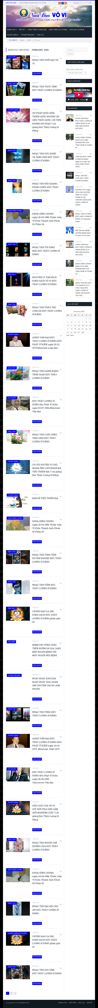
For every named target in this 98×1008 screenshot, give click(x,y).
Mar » (72, 335)
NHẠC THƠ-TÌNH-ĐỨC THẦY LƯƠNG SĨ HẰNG (44, 714)
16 (90, 325)
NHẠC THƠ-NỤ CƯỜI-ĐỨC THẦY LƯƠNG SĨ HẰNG (82, 178)
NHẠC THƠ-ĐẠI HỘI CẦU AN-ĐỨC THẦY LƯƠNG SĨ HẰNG (45, 910)
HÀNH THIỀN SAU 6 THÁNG (58, 30)
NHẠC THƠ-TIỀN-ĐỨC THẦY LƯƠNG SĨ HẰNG (44, 586)
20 (79, 329)
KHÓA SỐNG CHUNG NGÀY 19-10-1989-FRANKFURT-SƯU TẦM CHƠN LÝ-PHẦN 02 (83, 269)
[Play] (69, 99)
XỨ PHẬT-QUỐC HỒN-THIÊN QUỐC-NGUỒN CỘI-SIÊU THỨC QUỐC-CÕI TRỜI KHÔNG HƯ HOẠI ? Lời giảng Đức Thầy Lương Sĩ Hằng (46, 122)
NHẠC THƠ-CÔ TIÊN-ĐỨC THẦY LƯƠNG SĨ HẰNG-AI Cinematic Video (83, 217)
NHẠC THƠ (11, 57)
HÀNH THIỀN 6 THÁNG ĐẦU (37, 30)
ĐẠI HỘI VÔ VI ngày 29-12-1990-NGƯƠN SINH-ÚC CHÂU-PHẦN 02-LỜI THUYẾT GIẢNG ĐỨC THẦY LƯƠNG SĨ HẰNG (83, 197)
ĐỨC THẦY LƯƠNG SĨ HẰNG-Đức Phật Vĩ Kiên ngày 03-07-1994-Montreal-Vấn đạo (46, 406)
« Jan (67, 335)
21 (83, 329)
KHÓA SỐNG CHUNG (15, 211)
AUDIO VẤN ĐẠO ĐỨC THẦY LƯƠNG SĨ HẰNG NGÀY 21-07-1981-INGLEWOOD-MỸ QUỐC (83, 249)
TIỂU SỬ (21, 30)
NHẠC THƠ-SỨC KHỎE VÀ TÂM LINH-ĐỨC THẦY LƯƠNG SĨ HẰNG (45, 157)
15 (86, 325)
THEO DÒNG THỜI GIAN (74, 69)
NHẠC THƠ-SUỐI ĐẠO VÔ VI (45, 61)
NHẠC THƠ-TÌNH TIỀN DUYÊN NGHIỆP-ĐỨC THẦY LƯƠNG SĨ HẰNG (47, 558)
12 (75, 325)
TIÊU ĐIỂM (11, 642)
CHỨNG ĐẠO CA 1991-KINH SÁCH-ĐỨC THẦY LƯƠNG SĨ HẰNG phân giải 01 (46, 941)
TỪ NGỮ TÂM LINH (27, 35)
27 (79, 332)
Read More (37, 73)
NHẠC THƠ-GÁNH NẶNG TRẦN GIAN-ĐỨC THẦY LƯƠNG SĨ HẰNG (45, 374)
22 (86, 329)
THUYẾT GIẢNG (12, 35)
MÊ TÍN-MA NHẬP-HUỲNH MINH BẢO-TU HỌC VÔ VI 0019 (83, 233)
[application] (79, 94)
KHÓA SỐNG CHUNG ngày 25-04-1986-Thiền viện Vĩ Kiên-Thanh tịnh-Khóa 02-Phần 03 (47, 526)
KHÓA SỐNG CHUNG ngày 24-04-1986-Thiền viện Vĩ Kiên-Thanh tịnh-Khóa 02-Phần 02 (47, 878)
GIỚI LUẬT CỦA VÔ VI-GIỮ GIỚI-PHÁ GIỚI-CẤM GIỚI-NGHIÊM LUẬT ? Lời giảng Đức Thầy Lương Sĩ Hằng (45, 812)
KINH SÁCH (11, 274)
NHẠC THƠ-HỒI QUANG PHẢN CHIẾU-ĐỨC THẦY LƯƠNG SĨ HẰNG (45, 187)
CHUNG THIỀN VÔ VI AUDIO (17, 933)
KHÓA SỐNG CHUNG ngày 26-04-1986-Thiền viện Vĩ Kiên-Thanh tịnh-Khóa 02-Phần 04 (47, 219)
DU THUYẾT (12, 398)
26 (75, 332)
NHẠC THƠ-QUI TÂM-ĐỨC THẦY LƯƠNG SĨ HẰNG (47, 971)
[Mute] (87, 99)
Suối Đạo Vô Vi (24, 1003)
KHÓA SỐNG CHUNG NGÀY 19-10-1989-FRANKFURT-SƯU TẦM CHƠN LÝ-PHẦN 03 (83, 142)
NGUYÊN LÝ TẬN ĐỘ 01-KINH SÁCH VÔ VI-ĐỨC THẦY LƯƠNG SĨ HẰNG (44, 281)
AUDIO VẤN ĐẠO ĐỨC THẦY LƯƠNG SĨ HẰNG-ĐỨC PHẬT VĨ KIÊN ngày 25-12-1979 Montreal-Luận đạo (47, 342)
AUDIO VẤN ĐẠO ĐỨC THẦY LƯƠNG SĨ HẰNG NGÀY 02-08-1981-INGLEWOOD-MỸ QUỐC (83, 123)
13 (79, 325)
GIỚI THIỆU (72, 1003)
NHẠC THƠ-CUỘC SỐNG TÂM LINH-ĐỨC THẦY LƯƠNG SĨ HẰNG (44, 438)
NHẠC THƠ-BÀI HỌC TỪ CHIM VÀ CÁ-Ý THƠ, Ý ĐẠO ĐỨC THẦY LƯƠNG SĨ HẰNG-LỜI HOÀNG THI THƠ (83, 289)
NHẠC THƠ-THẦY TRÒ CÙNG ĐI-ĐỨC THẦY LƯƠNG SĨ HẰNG (47, 311)
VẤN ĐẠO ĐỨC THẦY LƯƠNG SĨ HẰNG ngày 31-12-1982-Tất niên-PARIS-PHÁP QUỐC (33, 3)
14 (83, 325)
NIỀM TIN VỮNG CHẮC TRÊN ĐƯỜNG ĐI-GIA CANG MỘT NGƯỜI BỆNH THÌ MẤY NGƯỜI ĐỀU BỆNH (46, 650)
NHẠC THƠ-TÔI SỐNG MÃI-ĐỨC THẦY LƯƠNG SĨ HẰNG (46, 251)
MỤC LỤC (40, 35)
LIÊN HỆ (89, 1003)
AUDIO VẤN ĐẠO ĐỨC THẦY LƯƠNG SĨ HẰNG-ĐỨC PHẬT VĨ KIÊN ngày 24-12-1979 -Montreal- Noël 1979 (47, 743)
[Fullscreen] (90, 96)
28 (83, 332)
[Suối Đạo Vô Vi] (49, 16)
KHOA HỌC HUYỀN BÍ (76, 30)
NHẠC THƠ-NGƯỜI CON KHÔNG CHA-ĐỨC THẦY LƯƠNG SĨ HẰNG (45, 846)
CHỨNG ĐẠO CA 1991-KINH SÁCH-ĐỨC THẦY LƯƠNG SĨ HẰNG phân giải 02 (46, 616)
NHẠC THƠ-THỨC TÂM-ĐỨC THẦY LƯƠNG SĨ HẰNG (47, 88)
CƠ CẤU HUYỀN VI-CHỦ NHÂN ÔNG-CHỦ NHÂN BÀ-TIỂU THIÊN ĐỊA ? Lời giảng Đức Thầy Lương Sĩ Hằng (47, 470)
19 (75, 329)
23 (90, 329)
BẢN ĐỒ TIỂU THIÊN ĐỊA (45, 498)
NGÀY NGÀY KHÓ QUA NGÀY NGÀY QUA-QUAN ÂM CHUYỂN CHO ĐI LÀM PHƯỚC (46, 683)
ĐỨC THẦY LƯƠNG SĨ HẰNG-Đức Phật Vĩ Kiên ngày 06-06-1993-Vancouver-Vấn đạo (45, 777)
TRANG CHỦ (11, 30)
